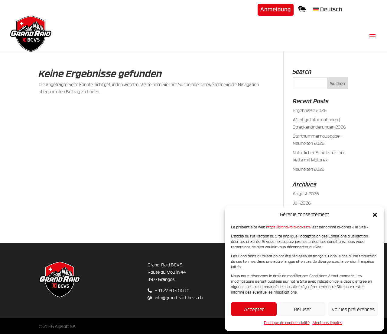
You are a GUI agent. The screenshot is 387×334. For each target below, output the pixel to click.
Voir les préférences (353, 309)
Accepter (254, 309)
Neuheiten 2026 (308, 169)
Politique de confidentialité (287, 322)
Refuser (302, 309)
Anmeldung (275, 10)
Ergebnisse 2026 (310, 110)
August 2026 (306, 193)
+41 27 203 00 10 (172, 290)
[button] (375, 215)
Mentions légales (327, 322)
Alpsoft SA (65, 326)
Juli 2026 (302, 203)
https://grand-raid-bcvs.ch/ (288, 226)
